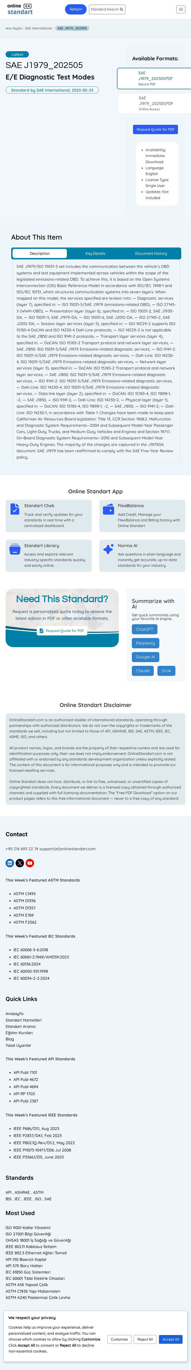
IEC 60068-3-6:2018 (31, 949)
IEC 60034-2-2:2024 (31, 978)
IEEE (28, 1198)
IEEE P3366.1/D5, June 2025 (39, 1157)
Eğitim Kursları (19, 1032)
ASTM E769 (24, 915)
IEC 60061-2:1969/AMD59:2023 (41, 956)
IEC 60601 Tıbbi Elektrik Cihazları (35, 1278)
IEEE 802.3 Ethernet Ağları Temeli (36, 1252)
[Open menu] (180, 9)
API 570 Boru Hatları (24, 1265)
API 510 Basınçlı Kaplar (26, 1259)
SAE (48, 1198)
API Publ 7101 (25, 1072)
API (8, 1192)
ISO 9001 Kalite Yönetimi (28, 1227)
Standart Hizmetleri (24, 1020)
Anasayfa (14, 1013)
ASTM (38, 1192)
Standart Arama (20, 1026)
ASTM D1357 (25, 907)
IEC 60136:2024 (27, 963)
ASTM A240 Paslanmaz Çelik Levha (38, 1297)
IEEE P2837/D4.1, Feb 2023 (38, 1135)
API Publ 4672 (26, 1079)
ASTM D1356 (25, 900)
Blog (10, 1038)
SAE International (38, 28)
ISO (38, 1198)
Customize (119, 1339)
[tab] (40, 253)
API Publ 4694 (26, 1086)
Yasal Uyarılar (18, 1045)
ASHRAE (22, 1192)
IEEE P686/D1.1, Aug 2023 (36, 1128)
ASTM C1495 (25, 893)
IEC (17, 1198)
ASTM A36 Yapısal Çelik (27, 1284)
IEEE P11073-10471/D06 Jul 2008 (42, 1150)
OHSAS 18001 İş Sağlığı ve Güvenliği (38, 1240)
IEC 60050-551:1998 (31, 971)
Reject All (145, 1339)
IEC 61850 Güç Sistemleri (28, 1272)
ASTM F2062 (25, 922)
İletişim (76, 9)
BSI (8, 1198)
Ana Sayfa (14, 28)
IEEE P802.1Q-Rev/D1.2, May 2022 (44, 1142)
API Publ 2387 (26, 1100)
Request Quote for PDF (155, 129)
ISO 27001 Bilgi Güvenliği (28, 1233)
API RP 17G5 (24, 1093)
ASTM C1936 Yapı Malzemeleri (33, 1291)
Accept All (171, 1339)
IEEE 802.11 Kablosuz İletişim (31, 1246)
